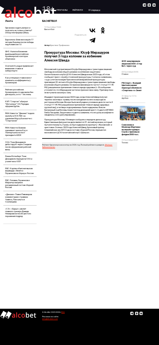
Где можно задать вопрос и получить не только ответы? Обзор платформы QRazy (18, 30)
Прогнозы (62, 10)
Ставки (125, 74)
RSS (63, 312)
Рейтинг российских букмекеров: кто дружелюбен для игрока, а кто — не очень (19, 92)
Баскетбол (49, 29)
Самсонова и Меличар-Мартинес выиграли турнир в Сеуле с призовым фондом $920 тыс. (131, 129)
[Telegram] (92, 40)
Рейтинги (77, 10)
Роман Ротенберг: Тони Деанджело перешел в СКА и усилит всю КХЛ (18, 158)
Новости (47, 10)
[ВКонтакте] (92, 30)
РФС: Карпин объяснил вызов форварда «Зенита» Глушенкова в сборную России (19, 170)
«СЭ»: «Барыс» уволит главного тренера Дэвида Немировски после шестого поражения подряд (18, 212)
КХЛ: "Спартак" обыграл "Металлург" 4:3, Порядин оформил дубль (17, 103)
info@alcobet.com (50, 319)
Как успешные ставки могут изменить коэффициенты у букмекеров (18, 80)
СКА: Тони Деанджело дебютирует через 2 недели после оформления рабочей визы (18, 146)
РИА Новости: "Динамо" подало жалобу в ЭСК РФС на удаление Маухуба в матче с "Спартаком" (19, 117)
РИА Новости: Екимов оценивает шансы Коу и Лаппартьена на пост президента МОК (16, 131)
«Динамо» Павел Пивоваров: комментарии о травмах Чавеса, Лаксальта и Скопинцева (18, 198)
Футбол (125, 98)
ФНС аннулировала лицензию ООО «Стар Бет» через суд (132, 63)
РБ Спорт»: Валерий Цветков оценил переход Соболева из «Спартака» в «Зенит (132, 86)
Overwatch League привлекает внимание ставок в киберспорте (19, 68)
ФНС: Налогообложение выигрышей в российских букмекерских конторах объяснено (17, 55)
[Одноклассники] (102, 30)
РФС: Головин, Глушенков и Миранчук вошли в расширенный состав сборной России (19, 184)
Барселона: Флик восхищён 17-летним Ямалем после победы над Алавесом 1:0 (19, 42)
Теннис (125, 142)
